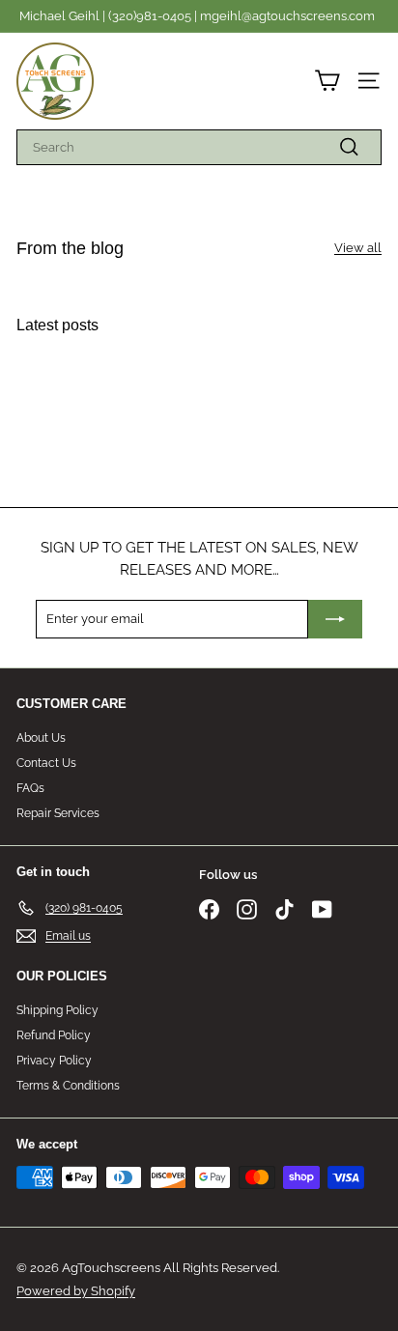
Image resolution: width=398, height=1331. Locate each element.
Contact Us (46, 763)
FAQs (30, 788)
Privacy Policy (54, 1060)
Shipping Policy (57, 1010)
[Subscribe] (335, 619)
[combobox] (199, 147)
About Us (41, 738)
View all (358, 248)
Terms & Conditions (68, 1085)
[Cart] (327, 80)
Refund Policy (53, 1035)
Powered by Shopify (75, 1291)
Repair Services (58, 813)
